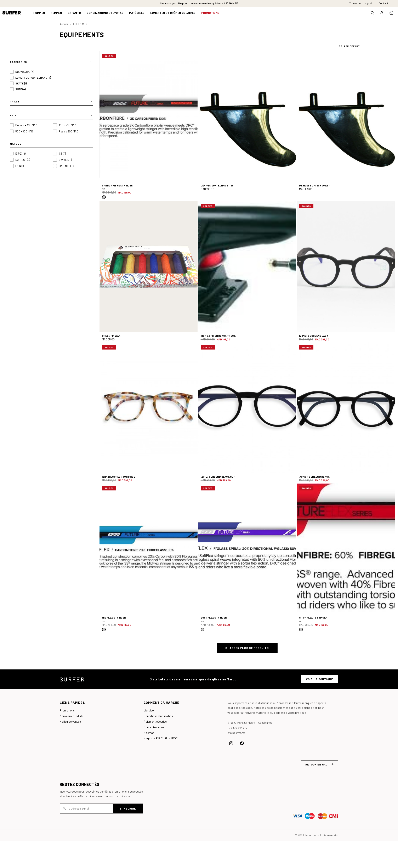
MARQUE (15, 143)
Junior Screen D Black (314, 476)
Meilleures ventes (70, 721)
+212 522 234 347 (237, 727)
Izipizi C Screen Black (313, 335)
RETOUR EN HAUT (317, 764)
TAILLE (14, 101)
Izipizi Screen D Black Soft (219, 476)
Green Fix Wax (111, 335)
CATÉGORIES (18, 61)
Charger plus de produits (247, 648)
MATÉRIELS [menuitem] (136, 12)
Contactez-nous (154, 727)
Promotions (67, 710)
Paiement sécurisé (155, 721)
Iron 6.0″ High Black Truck (218, 335)
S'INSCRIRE (128, 808)
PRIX (13, 115)
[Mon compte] (381, 12)
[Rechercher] (372, 12)
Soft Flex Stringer (214, 617)
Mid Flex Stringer (114, 617)
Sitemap (149, 732)
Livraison (149, 710)
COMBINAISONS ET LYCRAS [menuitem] (105, 12)
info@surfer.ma (236, 732)
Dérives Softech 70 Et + (314, 185)
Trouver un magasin (361, 3)
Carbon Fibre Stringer (117, 185)
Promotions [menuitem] (210, 12)
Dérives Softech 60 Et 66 (217, 185)
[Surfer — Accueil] (14, 12)
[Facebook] (242, 743)
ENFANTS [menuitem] (74, 12)
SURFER (72, 679)
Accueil (64, 24)
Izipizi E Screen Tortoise (118, 476)
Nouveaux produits (72, 716)
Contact (383, 3)
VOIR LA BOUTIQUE (319, 679)
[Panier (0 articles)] (391, 12)
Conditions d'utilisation (158, 716)
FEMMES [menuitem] (56, 12)
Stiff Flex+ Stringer (313, 617)
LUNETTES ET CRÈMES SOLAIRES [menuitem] (172, 12)
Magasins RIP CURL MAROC (161, 738)
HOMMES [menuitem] (39, 12)
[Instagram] (231, 743)
